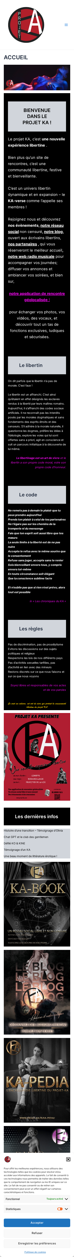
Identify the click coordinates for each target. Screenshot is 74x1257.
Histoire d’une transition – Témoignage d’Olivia (33, 830)
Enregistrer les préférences (37, 1243)
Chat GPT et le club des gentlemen (26, 837)
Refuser (37, 1233)
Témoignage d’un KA (17, 849)
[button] (68, 1159)
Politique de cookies (35, 1252)
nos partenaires (22, 244)
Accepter (37, 1222)
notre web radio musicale (31, 256)
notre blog (53, 231)
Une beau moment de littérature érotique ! (30, 856)
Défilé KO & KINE (14, 843)
